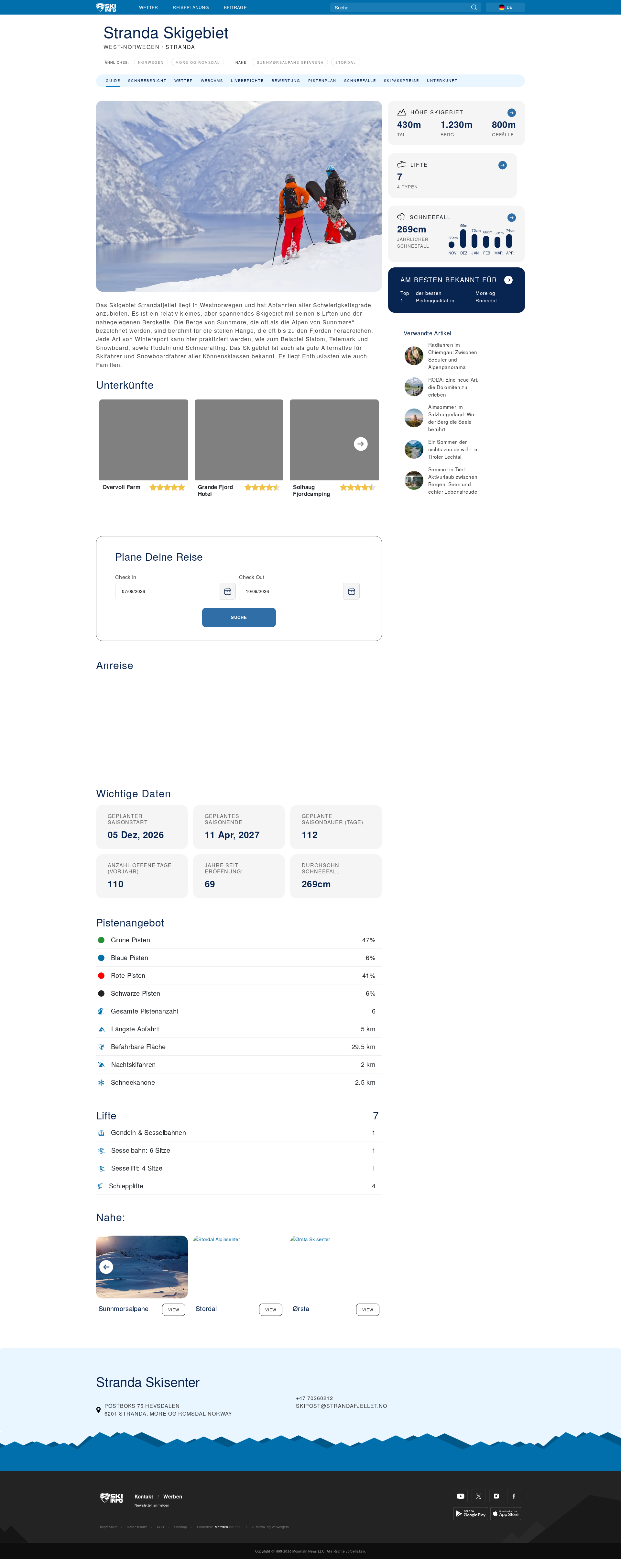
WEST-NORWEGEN (132, 46)
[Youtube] (461, 1496)
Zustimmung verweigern (270, 1526)
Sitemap (180, 1526)
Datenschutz (137, 1526)
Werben (172, 1496)
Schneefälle (360, 80)
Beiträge (235, 7)
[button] (239, 724)
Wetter (148, 7)
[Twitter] (478, 1496)
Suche (239, 617)
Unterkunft (442, 80)
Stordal (345, 62)
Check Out (251, 577)
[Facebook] (514, 1496)
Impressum (108, 1526)
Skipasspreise (401, 80)
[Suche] (474, 7)
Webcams (212, 80)
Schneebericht (147, 80)
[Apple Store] (505, 1512)
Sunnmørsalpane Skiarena (290, 62)
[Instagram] (496, 1496)
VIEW (173, 1309)
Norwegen (151, 62)
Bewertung (286, 80)
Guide (113, 80)
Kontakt (144, 1496)
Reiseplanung (191, 7)
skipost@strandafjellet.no (341, 1405)
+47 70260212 (314, 1398)
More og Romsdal (198, 62)
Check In (125, 577)
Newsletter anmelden (152, 1505)
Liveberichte (247, 80)
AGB (160, 1526)
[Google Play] (470, 1512)
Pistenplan (322, 80)
